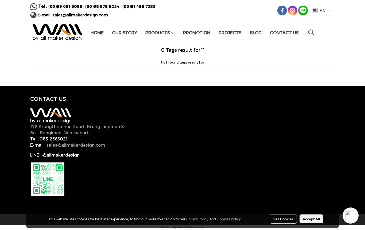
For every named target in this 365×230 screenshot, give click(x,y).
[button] (311, 32)
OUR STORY (124, 32)
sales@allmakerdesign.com (80, 14)
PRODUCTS (158, 32)
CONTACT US (284, 32)
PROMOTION (196, 32)
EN (322, 10)
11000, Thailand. (107, 132)
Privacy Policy (197, 218)
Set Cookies (283, 218)
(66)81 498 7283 (138, 6)
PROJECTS (230, 32)
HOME (97, 32)
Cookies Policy (229, 218)
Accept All (311, 218)
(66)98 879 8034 (102, 6)
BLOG (256, 32)
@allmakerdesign (61, 154)
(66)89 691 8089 (65, 6)
